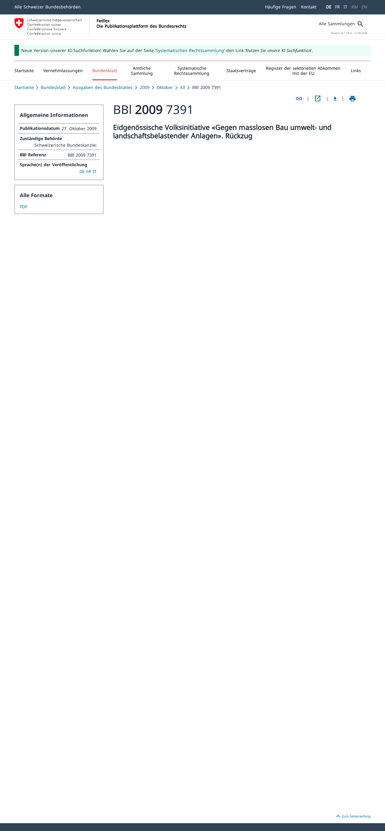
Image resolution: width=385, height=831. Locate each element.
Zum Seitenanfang (352, 816)
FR (337, 7)
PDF (23, 206)
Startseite (24, 87)
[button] (63, 70)
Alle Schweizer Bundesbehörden (47, 7)
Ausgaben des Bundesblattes (103, 87)
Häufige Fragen (280, 7)
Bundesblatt (53, 87)
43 (182, 87)
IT (345, 7)
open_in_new (317, 98)
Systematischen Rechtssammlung (190, 50)
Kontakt (308, 7)
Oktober (165, 87)
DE (328, 7)
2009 (144, 87)
